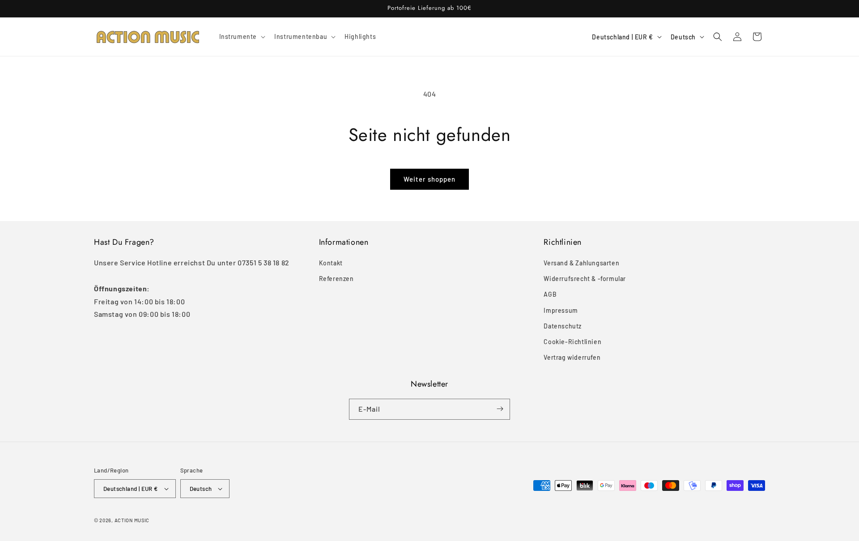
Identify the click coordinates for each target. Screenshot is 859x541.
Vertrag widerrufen (572, 357)
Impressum (561, 310)
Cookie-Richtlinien (572, 341)
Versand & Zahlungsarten (581, 263)
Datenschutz (563, 326)
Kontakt (331, 263)
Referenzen (336, 278)
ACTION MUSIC (132, 520)
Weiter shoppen (429, 179)
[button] (241, 36)
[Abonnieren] (500, 408)
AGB (550, 294)
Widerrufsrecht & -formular (585, 278)
